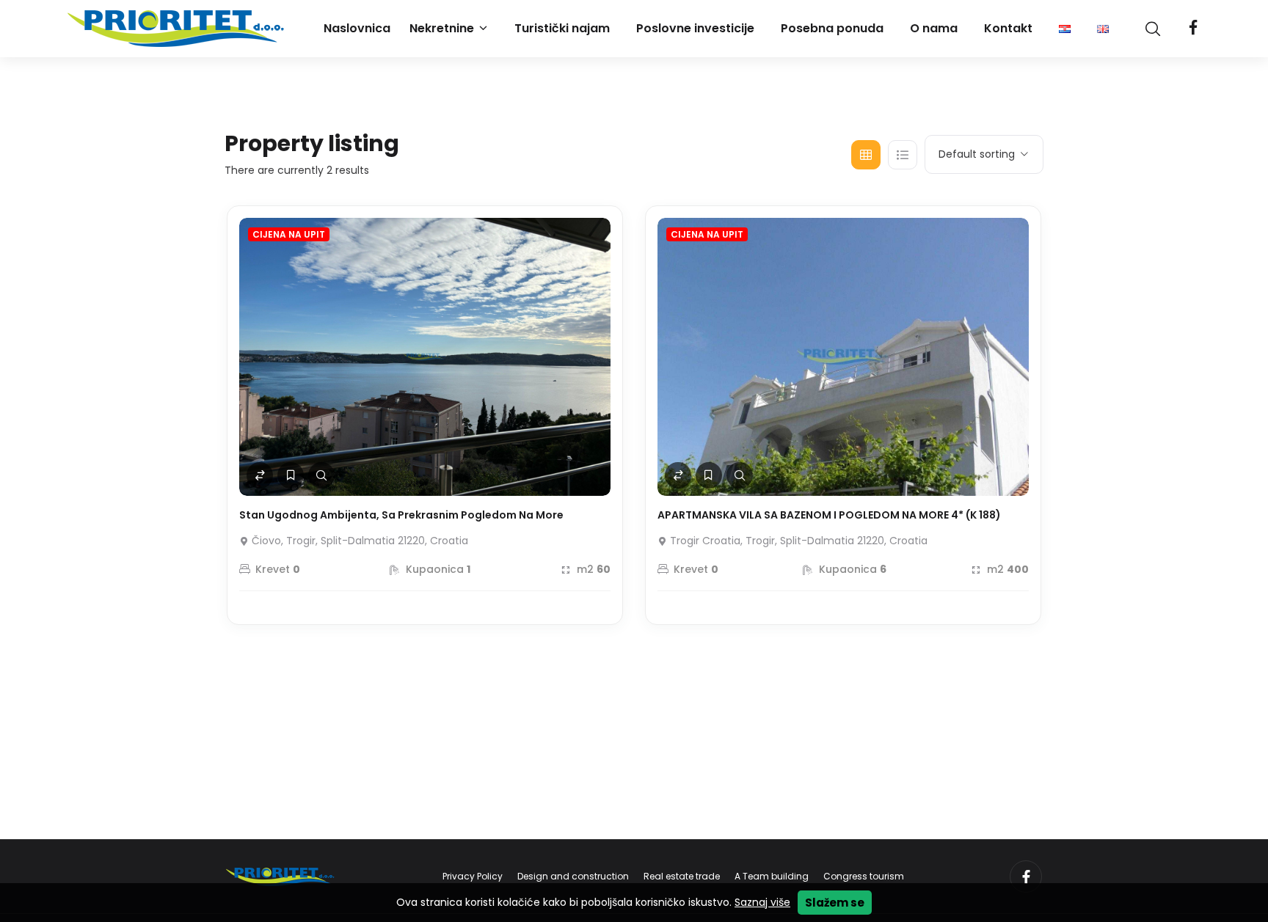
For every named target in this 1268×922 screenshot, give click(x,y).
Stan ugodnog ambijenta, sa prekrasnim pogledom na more (401, 515)
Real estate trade (682, 876)
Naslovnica (357, 28)
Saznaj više (762, 902)
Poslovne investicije (695, 28)
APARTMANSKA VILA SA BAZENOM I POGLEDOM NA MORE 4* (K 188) (829, 515)
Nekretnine (441, 28)
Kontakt (1008, 28)
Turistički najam (562, 28)
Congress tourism (863, 876)
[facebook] (1193, 28)
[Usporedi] (260, 475)
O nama (934, 28)
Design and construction (573, 876)
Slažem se (834, 902)
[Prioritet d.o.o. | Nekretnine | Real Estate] (178, 28)
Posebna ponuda (832, 28)
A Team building (772, 876)
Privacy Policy (472, 876)
